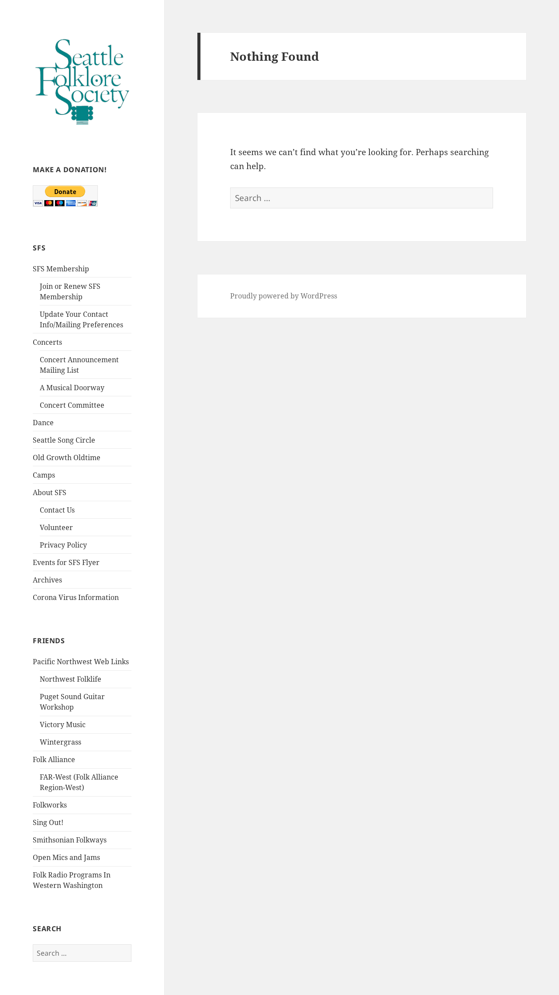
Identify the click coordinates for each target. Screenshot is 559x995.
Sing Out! (48, 822)
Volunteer (56, 527)
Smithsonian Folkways (70, 840)
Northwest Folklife (70, 679)
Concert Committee (72, 405)
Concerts (47, 342)
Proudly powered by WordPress (283, 296)
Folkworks (50, 805)
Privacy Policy (63, 545)
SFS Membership (61, 269)
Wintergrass (60, 742)
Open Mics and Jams (66, 857)
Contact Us (57, 510)
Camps (44, 475)
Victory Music (63, 724)
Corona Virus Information (76, 597)
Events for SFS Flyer (66, 562)
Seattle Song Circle (64, 440)
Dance (43, 422)
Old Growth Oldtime (66, 457)
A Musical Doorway (72, 387)
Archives (47, 580)
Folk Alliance (54, 759)
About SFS (49, 492)
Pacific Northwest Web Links (81, 661)
